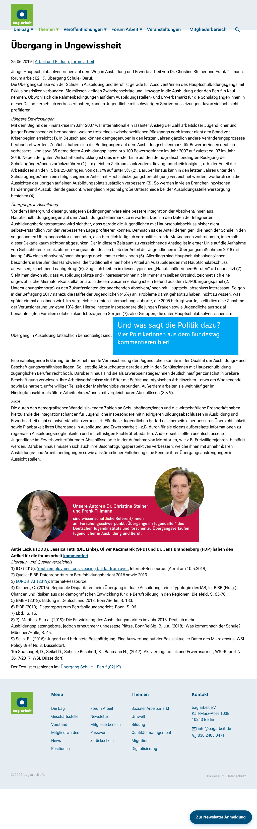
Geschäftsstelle (64, 716)
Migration (140, 740)
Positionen (60, 748)
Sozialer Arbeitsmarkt (150, 708)
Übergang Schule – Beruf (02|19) (91, 666)
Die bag (21, 29)
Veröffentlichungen (83, 29)
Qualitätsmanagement (151, 732)
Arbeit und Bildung (52, 61)
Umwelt (138, 716)
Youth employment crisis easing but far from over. (83, 568)
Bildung (138, 724)
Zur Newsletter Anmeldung (221, 817)
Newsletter (99, 716)
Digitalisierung (144, 748)
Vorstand (59, 724)
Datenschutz (236, 776)
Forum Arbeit (124, 29)
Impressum (215, 776)
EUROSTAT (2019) (32, 581)
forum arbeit (82, 61)
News (56, 740)
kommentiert (75, 555)
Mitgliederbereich (207, 29)
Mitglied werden (65, 732)
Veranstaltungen (164, 29)
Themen (46, 29)
